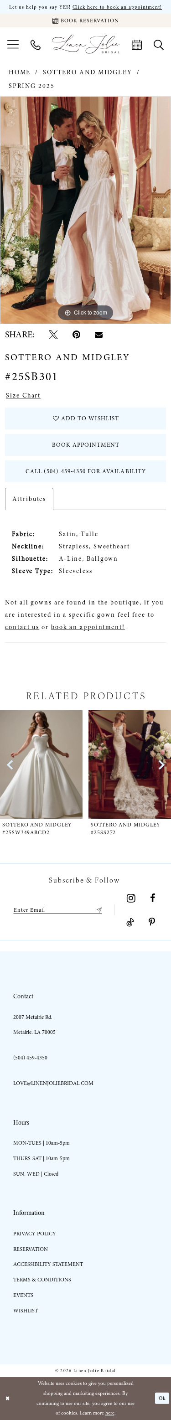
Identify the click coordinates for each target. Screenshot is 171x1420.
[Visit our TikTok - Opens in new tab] (130, 922)
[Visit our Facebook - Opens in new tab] (152, 898)
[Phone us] (36, 44)
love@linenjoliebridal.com (53, 1083)
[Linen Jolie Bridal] (85, 44)
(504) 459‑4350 (30, 1057)
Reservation (30, 1249)
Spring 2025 (32, 86)
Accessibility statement (48, 1264)
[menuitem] (13, 44)
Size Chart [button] (23, 395)
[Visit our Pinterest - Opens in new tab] (151, 922)
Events (23, 1295)
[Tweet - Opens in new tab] (53, 335)
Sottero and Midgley (87, 72)
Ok (162, 1398)
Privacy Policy (34, 1233)
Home (20, 72)
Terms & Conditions (42, 1279)
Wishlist (25, 1310)
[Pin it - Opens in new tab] (76, 335)
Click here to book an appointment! (117, 7)
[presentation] (41, 764)
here (109, 1413)
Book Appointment (86, 445)
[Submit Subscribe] (97, 910)
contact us (22, 627)
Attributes (29, 499)
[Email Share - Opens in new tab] (98, 334)
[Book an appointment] (137, 44)
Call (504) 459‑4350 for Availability (86, 471)
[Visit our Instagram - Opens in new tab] (131, 898)
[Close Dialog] (8, 1398)
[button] (13, 44)
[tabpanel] (85, 210)
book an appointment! (88, 627)
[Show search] (159, 44)
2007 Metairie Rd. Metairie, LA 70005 (34, 1024)
